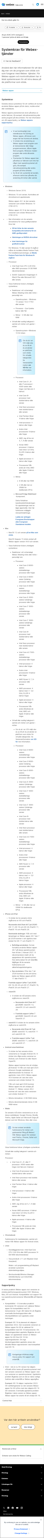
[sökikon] (33, 5)
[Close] (41, 1520)
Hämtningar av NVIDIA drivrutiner (25, 237)
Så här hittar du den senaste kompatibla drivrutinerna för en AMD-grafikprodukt (24, 230)
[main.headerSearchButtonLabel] (33, 4)
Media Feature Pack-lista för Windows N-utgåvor (23, 255)
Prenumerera (23, 42)
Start (2, 13)
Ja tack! (14, 1427)
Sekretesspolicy (8, 1514)
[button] (37, 4)
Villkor (5, 1511)
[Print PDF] (16, 42)
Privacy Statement (21, 1529)
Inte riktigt (28, 1427)
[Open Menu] (42, 4)
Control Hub (7, 1401)
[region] (22, 1527)
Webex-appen (8, 91)
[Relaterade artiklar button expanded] (41, 1449)
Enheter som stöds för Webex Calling (16, 1456)
